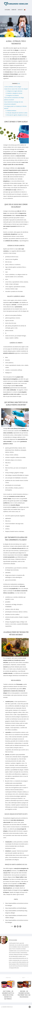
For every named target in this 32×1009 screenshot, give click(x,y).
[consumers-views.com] (16, 4)
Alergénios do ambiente (12, 95)
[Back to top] (30, 1007)
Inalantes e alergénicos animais (14, 93)
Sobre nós (13, 9)
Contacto (20, 9)
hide (19, 83)
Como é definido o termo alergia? (12, 86)
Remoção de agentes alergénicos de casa (16, 115)
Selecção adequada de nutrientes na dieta (16, 112)
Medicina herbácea (11, 110)
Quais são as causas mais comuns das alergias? (16, 89)
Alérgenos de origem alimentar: (14, 91)
